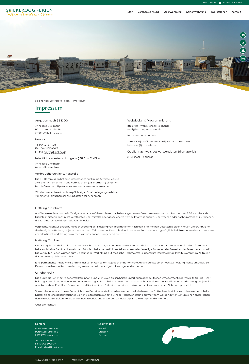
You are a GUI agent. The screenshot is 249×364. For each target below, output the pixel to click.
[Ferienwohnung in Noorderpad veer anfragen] (243, 58)
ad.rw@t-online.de (55, 152)
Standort (103, 331)
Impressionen (219, 11)
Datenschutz (92, 359)
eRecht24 (50, 304)
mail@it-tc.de (135, 129)
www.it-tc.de (153, 129)
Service (103, 335)
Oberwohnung (173, 11)
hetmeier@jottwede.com (142, 145)
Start (130, 11)
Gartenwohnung (196, 11)
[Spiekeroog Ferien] (29, 13)
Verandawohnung (149, 11)
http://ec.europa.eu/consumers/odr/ (76, 186)
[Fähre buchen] (243, 51)
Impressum (77, 359)
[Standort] (243, 43)
